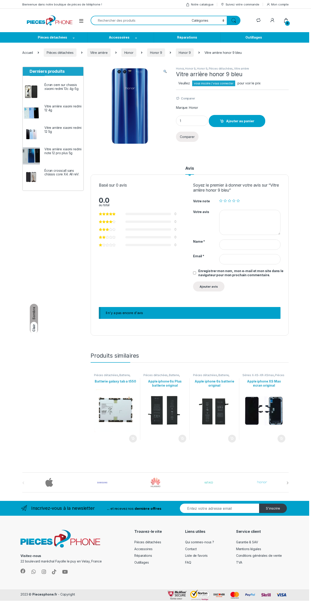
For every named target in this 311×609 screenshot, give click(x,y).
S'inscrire (273, 508)
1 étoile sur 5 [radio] (220, 200)
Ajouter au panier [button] (131, 438)
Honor (128, 53)
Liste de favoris (196, 555)
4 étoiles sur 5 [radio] (233, 200)
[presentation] (288, 482)
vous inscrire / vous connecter (213, 83)
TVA (239, 562)
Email (198, 256)
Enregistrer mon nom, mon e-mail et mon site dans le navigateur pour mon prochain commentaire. (240, 273)
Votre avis (201, 212)
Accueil (27, 53)
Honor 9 (156, 53)
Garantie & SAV (247, 542)
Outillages (253, 37)
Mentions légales (248, 549)
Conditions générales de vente (259, 555)
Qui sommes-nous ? (199, 542)
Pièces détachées (52, 37)
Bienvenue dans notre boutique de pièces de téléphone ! (62, 4)
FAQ (188, 562)
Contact (190, 549)
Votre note (201, 201)
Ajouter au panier (240, 121)
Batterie (124, 375)
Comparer (188, 98)
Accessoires (119, 37)
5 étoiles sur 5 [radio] (238, 200)
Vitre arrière (99, 53)
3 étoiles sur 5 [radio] (229, 200)
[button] (165, 71)
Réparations (187, 37)
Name (199, 241)
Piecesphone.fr (44, 594)
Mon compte (280, 4)
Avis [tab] (189, 168)
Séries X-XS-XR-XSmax (258, 375)
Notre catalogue (202, 4)
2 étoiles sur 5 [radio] (225, 200)
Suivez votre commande (242, 4)
